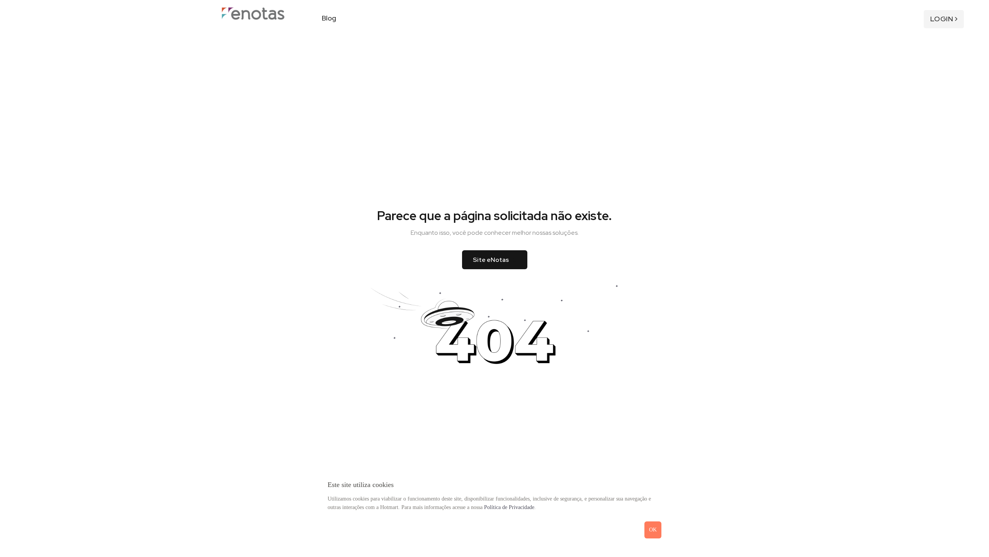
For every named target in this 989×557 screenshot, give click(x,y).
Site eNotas (491, 260)
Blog (329, 18)
